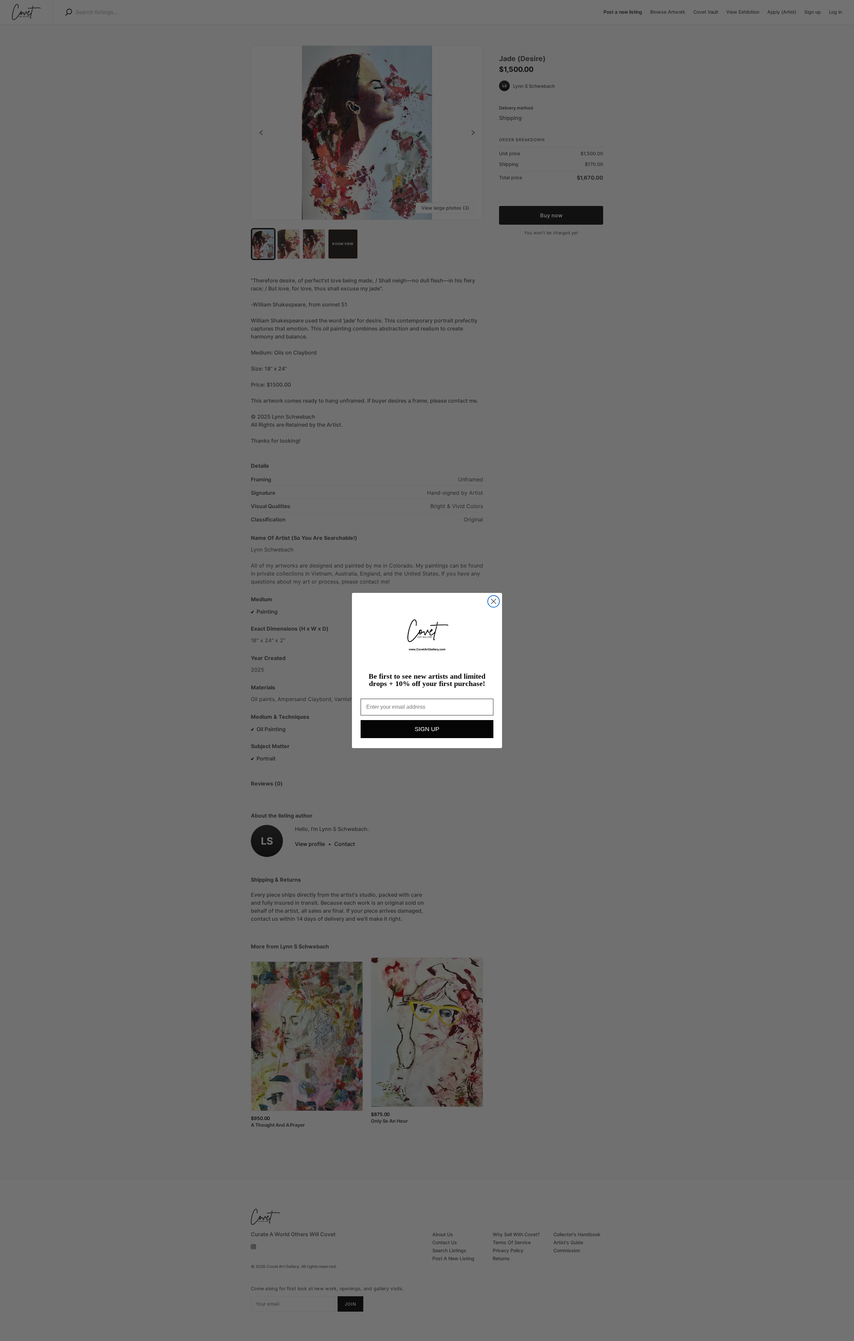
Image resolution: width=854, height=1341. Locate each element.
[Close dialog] (493, 601)
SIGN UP (427, 729)
